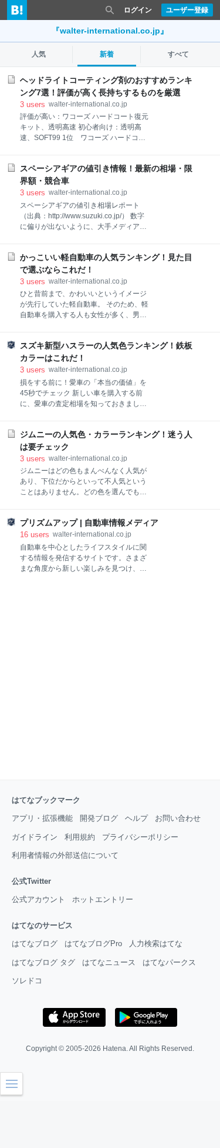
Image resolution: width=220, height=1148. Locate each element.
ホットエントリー (102, 899)
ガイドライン (34, 837)
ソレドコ (27, 980)
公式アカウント (38, 899)
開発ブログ (99, 818)
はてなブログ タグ (43, 962)
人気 (39, 54)
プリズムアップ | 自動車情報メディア (89, 522)
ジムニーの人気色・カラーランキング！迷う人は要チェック (106, 440)
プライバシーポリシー (140, 837)
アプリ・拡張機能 (42, 818)
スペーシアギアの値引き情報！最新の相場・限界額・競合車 (106, 174)
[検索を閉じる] (109, 10)
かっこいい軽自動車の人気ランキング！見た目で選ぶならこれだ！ (106, 263)
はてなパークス (169, 962)
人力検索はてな (155, 943)
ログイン (138, 10)
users (32, 104)
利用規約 (80, 837)
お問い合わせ (178, 818)
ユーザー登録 (187, 10)
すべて (178, 54)
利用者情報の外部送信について (65, 855)
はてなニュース (109, 962)
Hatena (114, 1048)
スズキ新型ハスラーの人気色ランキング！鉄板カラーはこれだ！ (106, 351)
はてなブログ (34, 943)
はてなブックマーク (46, 800)
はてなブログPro (93, 943)
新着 (107, 54)
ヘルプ (136, 818)
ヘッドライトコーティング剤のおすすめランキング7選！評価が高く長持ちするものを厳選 (106, 86)
